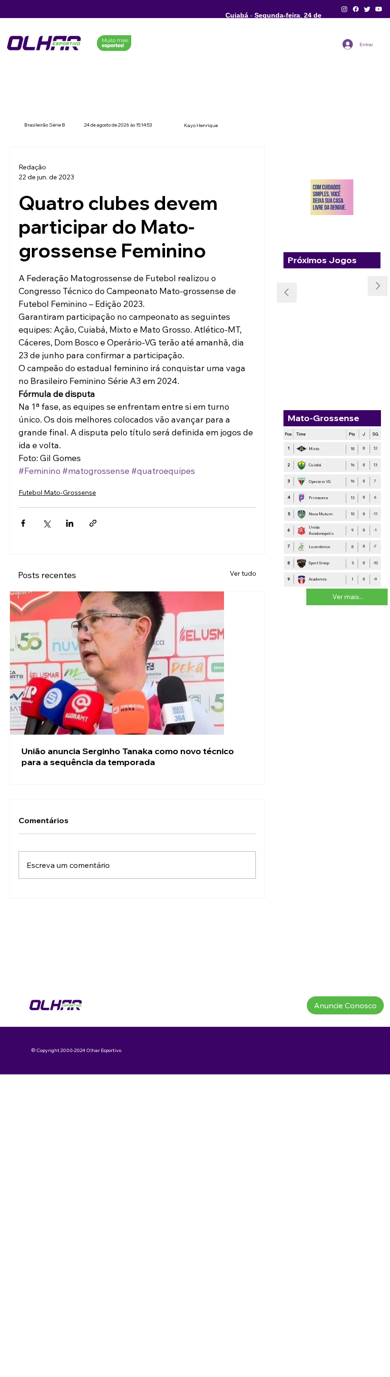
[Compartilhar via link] (93, 523)
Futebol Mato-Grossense (57, 492)
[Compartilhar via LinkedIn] (69, 523)
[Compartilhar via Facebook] (23, 523)
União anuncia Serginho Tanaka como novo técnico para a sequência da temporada (127, 756)
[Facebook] (356, 9)
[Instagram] (344, 9)
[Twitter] (367, 9)
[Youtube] (378, 9)
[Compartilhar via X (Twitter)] (46, 523)
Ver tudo (243, 573)
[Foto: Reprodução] (137, 663)
